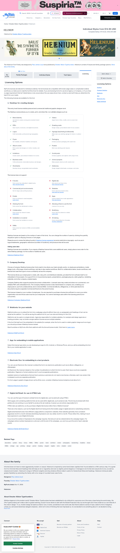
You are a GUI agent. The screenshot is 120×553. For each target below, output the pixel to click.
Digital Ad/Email (101, 101)
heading (40, 446)
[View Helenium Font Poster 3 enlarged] (97, 48)
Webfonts (100, 93)
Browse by (29, 18)
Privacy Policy (81, 530)
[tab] (59, 58)
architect (53, 443)
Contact (99, 527)
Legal (78, 535)
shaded (64, 446)
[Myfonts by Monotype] (8, 15)
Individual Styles (44, 75)
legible (53, 446)
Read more (7, 508)
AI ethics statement (57, 221)
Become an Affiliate (62, 527)
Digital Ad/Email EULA (18, 429)
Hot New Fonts (56, 18)
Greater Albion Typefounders (18, 24)
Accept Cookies (18, 543)
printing (22, 446)
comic (69, 446)
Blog (79, 18)
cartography (66, 443)
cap (17, 446)
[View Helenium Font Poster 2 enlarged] (60, 48)
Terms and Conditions (83, 524)
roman (59, 443)
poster (42, 443)
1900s (36, 443)
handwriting (75, 443)
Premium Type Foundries (69, 18)
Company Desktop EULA (19, 300)
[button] (118, 5)
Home (6, 24)
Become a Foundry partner (64, 524)
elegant (47, 446)
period (34, 446)
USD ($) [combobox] (95, 13)
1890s (6, 446)
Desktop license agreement (45, 240)
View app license (56, 200)
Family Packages (21, 75)
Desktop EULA (15, 255)
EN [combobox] (103, 13)
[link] (20, 13)
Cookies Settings (18, 548)
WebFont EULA (16, 333)
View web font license (58, 192)
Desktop (99, 87)
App (98, 96)
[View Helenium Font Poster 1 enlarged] (22, 48)
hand (47, 443)
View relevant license (18, 184)
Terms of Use (80, 527)
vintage (12, 446)
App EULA (14, 353)
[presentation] (2, 48)
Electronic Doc (101, 99)
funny (25, 443)
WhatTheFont (87, 18)
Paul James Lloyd (37, 65)
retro (58, 446)
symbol (15, 443)
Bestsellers (47, 18)
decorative (8, 443)
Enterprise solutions (110, 18)
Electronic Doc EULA (18, 386)
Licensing (85, 74)
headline (82, 443)
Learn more (16, 200)
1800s (31, 443)
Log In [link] (115, 13)
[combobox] (39, 13)
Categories (38, 18)
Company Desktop (102, 90)
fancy (20, 443)
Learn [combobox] (86, 13)
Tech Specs (67, 75)
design (28, 446)
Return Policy (80, 533)
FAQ (98, 524)
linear (88, 443)
